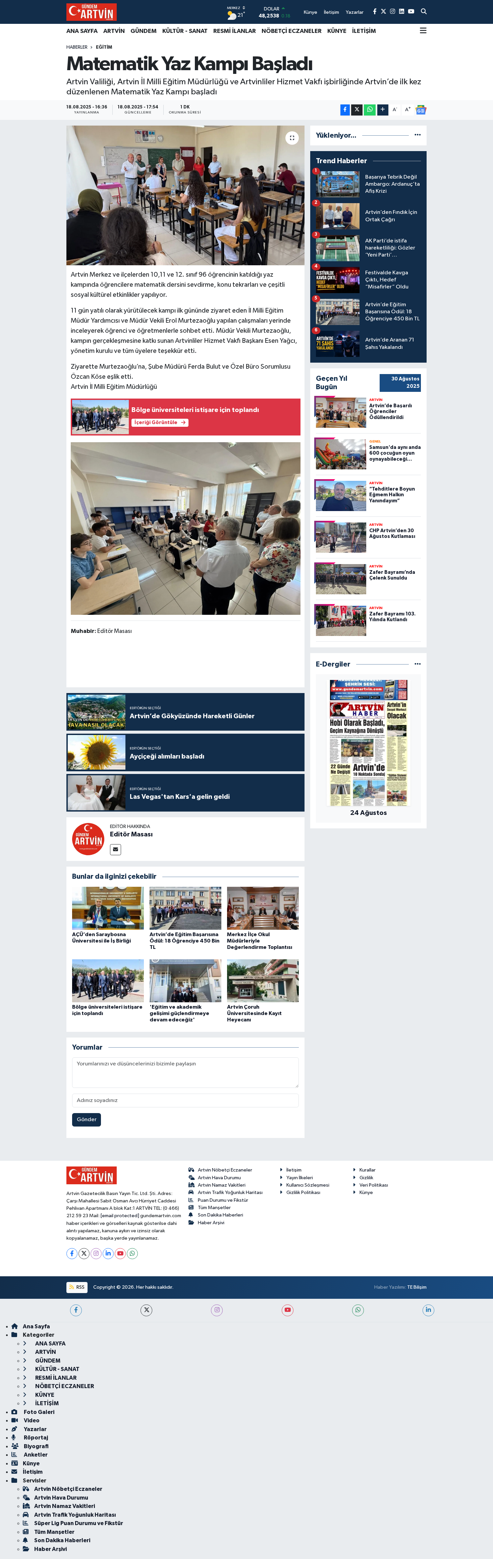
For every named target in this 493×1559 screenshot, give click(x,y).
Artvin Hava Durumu (219, 1177)
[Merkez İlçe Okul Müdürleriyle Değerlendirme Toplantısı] (263, 908)
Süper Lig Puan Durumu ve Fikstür (78, 1523)
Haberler (77, 47)
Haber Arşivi (211, 1222)
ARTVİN (114, 31)
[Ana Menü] (423, 31)
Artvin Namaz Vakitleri (221, 1185)
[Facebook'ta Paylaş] (345, 110)
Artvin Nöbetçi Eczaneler (225, 1170)
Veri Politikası (374, 1185)
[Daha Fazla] (382, 110)
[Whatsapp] (132, 1253)
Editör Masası (131, 834)
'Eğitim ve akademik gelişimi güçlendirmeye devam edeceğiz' (179, 1013)
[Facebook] (71, 1253)
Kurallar (368, 1170)
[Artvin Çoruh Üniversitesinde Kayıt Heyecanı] (263, 980)
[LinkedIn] (108, 1253)
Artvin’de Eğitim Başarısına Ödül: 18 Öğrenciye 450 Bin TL (184, 941)
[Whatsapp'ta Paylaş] (370, 110)
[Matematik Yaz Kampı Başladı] (185, 195)
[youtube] (287, 1310)
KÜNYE (336, 31)
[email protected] (120, 1215)
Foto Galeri (38, 1412)
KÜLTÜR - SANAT (185, 31)
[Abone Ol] (421, 109)
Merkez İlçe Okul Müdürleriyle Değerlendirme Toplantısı (259, 941)
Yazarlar (35, 1429)
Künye (366, 1192)
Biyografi (36, 1446)
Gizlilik (366, 1177)
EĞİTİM (104, 47)
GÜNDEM (143, 31)
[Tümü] (418, 135)
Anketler (35, 1455)
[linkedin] (428, 1310)
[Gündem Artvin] (91, 11)
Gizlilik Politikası (303, 1192)
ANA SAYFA (82, 31)
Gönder (87, 1119)
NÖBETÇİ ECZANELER (292, 31)
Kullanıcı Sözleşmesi (307, 1185)
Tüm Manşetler (214, 1207)
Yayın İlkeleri (299, 1177)
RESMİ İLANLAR (234, 31)
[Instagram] (96, 1253)
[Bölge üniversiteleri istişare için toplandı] (108, 980)
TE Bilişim (417, 1287)
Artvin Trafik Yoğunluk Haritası (230, 1192)
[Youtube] (120, 1253)
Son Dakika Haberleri (220, 1215)
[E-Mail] (115, 849)
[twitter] (146, 1310)
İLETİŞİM (364, 31)
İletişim (294, 1170)
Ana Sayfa (36, 1326)
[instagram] (217, 1310)
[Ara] (424, 12)
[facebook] (76, 1310)
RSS (80, 1287)
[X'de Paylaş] (357, 110)
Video (31, 1420)
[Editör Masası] (88, 839)
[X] (84, 1253)
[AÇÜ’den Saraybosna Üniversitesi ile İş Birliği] (108, 908)
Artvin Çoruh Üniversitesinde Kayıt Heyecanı (254, 1013)
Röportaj (35, 1437)
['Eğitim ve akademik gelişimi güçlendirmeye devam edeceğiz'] (185, 980)
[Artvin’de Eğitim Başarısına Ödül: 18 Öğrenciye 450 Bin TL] (185, 908)
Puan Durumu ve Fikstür (223, 1200)
